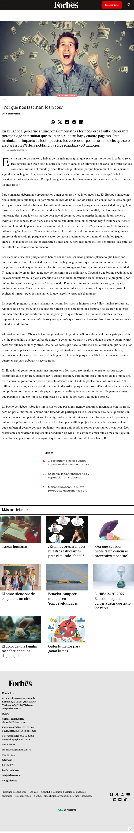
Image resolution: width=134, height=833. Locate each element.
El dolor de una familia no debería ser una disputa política (19, 651)
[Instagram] (122, 794)
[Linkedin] (81, 122)
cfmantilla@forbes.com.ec (14, 722)
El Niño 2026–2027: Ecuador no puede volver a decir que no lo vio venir (113, 601)
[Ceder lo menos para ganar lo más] (67, 629)
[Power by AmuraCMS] (67, 810)
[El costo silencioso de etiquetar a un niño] (20, 577)
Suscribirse (112, 4)
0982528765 (8, 765)
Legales (33, 792)
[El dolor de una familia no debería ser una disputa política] (20, 629)
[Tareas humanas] (20, 529)
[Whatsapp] (53, 122)
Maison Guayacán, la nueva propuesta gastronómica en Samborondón (67, 488)
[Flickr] (120, 799)
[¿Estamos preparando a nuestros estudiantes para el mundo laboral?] (67, 529)
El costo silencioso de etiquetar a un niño (18, 596)
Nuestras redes (23, 796)
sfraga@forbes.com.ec (20, 739)
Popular (48, 452)
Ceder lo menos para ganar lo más (64, 649)
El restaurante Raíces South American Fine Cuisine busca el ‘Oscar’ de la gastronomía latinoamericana (69, 462)
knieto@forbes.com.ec (25, 731)
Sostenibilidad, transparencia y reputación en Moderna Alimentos (68, 475)
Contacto (57, 792)
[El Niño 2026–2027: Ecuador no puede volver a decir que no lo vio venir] (113, 577)
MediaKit (45, 792)
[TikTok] (125, 799)
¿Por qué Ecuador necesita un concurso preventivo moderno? (112, 551)
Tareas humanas (15, 546)
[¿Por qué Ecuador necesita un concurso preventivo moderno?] (113, 529)
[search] (129, 5)
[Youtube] (128, 794)
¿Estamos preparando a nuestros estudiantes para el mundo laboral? (66, 551)
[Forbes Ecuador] (67, 5)
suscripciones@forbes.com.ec (16, 750)
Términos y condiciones (15, 792)
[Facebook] (67, 122)
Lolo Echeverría (11, 113)
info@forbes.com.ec (11, 709)
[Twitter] (60, 122)
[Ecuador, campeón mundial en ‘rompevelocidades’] (67, 577)
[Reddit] (74, 122)
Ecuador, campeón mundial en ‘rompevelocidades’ (63, 598)
